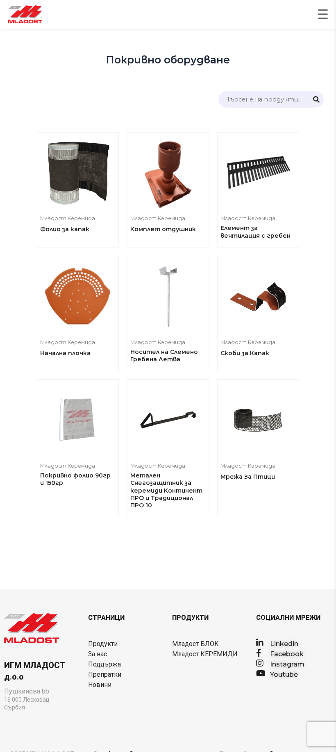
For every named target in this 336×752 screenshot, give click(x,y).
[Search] (316, 99)
